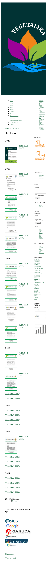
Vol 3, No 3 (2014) (12, 488)
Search (11, 109)
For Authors (41, 249)
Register (12, 107)
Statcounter (9, 554)
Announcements (14, 116)
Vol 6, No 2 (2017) (12, 394)
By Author (40, 232)
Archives (12, 113)
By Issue (40, 229)
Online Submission (42, 112)
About (11, 103)
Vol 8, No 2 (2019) (23, 216)
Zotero (41, 176)
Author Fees (40, 109)
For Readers (41, 247)
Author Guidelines (41, 106)
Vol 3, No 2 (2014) (12, 483)
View (40, 205)
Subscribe (41, 206)
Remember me (41, 195)
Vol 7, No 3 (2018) (23, 285)
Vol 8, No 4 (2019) (23, 175)
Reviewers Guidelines (41, 129)
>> (16, 501)
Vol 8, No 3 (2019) (23, 195)
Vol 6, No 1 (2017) (12, 398)
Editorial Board (41, 121)
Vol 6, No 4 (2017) (23, 354)
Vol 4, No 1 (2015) (12, 466)
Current (12, 111)
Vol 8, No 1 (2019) (23, 236)
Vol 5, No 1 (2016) (12, 424)
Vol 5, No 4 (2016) (12, 410)
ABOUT (41, 101)
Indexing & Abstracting (16, 120)
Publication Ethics (42, 114)
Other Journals (41, 237)
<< (6, 501)
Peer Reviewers (41, 123)
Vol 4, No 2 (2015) (12, 461)
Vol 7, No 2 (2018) (23, 306)
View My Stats (10, 558)
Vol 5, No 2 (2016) (12, 420)
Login (11, 105)
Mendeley (41, 175)
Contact (12, 124)
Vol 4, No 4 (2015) (23, 437)
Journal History (14, 122)
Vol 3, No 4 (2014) (12, 478)
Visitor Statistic (41, 126)
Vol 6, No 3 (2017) (23, 374)
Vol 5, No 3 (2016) (12, 415)
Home (11, 101)
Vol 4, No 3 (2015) (12, 457)
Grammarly (41, 178)
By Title (40, 235)
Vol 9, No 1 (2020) (23, 147)
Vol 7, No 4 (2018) (23, 264)
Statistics (12, 118)
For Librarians (41, 252)
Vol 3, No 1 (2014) (12, 492)
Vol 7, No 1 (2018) (23, 326)
